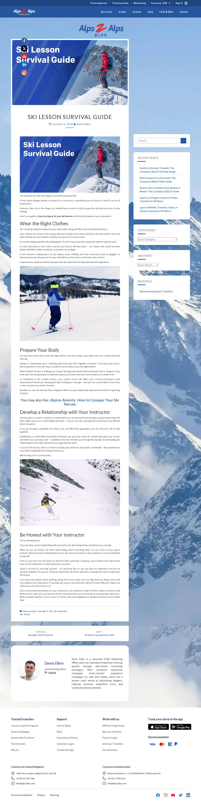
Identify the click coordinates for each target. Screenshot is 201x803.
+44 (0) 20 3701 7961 (25, 778)
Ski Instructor (60, 611)
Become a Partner (112, 731)
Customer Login (65, 743)
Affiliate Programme (113, 725)
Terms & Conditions (21, 795)
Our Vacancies (109, 749)
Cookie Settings (65, 749)
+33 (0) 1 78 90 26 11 (116, 778)
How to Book (64, 725)
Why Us (15, 749)
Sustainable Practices (22, 737)
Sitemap (54, 795)
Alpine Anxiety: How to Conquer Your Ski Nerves (84, 402)
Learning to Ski (44, 611)
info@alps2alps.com (25, 783)
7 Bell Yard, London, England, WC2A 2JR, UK (36, 773)
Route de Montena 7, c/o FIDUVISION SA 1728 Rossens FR (133, 773)
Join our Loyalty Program (24, 725)
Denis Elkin (84, 124)
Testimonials (18, 743)
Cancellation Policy (67, 737)
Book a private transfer (31, 596)
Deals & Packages (20, 731)
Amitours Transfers (112, 743)
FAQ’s (59, 731)
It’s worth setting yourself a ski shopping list (40, 241)
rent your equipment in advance (82, 596)
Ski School (25, 614)
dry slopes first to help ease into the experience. (86, 262)
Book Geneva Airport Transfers (156, 291)
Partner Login (109, 737)
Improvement (29, 611)
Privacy (41, 795)
